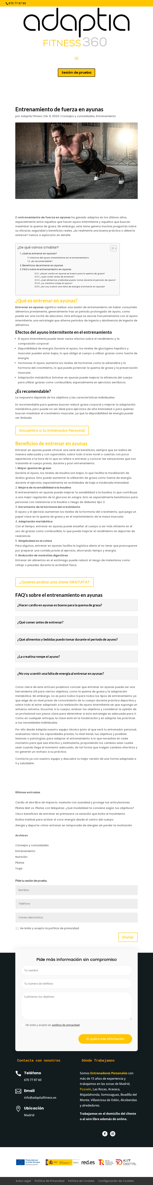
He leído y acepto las (53, 1025)
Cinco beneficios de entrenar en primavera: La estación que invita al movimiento (70, 814)
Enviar (128, 937)
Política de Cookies (81, 1181)
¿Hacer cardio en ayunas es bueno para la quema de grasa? (72, 273)
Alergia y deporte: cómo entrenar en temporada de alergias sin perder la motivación (73, 825)
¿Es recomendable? (42, 261)
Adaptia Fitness (31, 116)
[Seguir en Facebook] (104, 1133)
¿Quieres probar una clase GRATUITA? (54, 582)
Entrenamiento (106, 116)
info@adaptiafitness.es (71, 3)
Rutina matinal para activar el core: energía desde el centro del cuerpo (64, 819)
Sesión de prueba (76, 72)
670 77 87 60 (32, 1080)
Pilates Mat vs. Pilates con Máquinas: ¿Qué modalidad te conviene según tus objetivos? (74, 808)
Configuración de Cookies (116, 1181)
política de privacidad (66, 1025)
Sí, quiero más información (105, 1039)
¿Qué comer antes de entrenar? (57, 276)
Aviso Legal (23, 1181)
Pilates (19, 863)
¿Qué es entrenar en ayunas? (39, 253)
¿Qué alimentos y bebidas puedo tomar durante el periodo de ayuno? (78, 280)
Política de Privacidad (49, 1181)
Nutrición (21, 857)
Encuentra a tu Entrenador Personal (52, 430)
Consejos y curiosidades (78, 116)
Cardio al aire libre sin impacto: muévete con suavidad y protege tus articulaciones (72, 802)
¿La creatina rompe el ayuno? (56, 283)
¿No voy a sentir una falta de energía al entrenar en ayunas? (72, 286)
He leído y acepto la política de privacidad (49, 928)
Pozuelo (85, 1089)
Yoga (18, 868)
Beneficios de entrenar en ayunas (42, 265)
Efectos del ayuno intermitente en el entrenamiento (59, 257)
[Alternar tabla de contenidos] (111, 248)
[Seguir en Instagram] (112, 1133)
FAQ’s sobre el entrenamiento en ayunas (46, 269)
